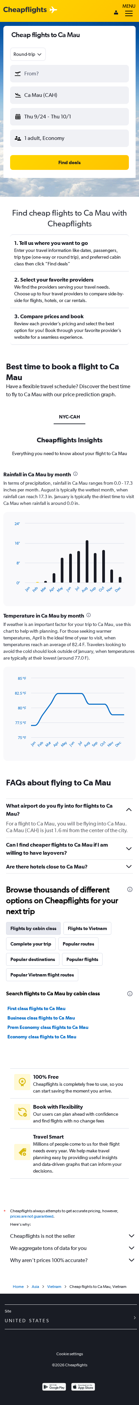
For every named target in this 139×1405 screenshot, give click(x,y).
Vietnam (54, 1286)
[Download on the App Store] (83, 1387)
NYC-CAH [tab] (69, 416)
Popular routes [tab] (78, 944)
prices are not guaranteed (31, 1216)
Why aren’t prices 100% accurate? (49, 1260)
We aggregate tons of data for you (48, 1248)
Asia (35, 1286)
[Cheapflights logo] (25, 10)
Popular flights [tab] (82, 959)
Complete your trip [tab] (30, 944)
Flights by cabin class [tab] (33, 928)
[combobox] (28, 54)
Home (18, 1286)
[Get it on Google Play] (54, 1387)
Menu (128, 6)
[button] (69, 73)
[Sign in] (116, 13)
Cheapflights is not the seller (42, 1236)
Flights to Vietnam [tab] (87, 928)
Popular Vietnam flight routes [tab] (42, 974)
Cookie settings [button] (69, 1354)
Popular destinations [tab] (32, 959)
